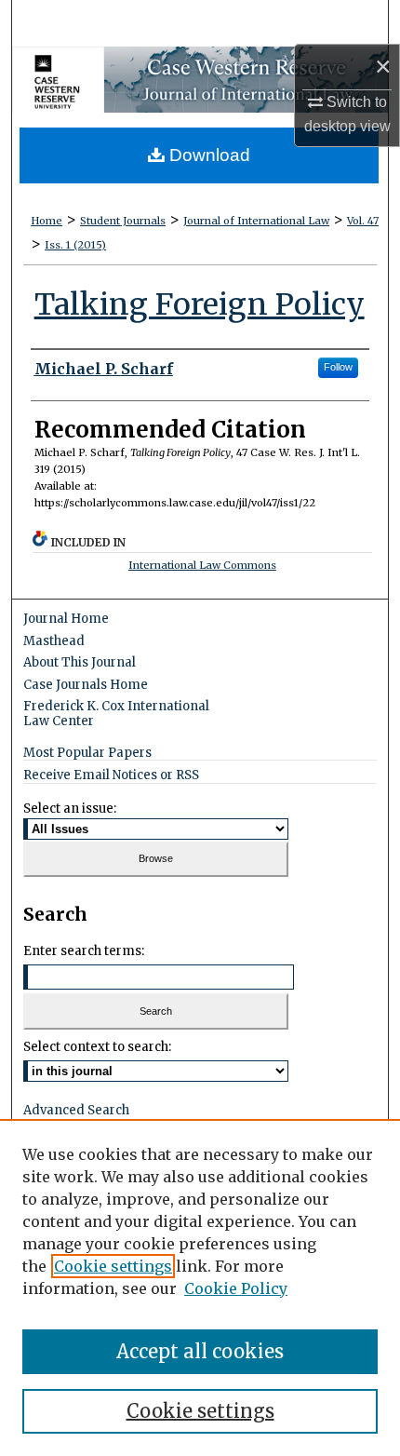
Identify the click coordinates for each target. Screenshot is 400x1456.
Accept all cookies (200, 1351)
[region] (200, 1287)
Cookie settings (113, 1266)
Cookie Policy (235, 1288)
